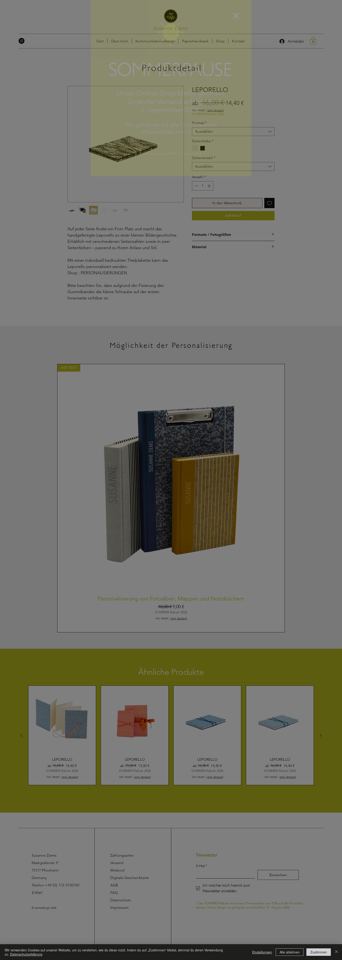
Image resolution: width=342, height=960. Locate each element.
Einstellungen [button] (262, 952)
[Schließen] (336, 952)
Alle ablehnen (290, 952)
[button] (236, 16)
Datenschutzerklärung (26, 954)
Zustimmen (318, 952)
